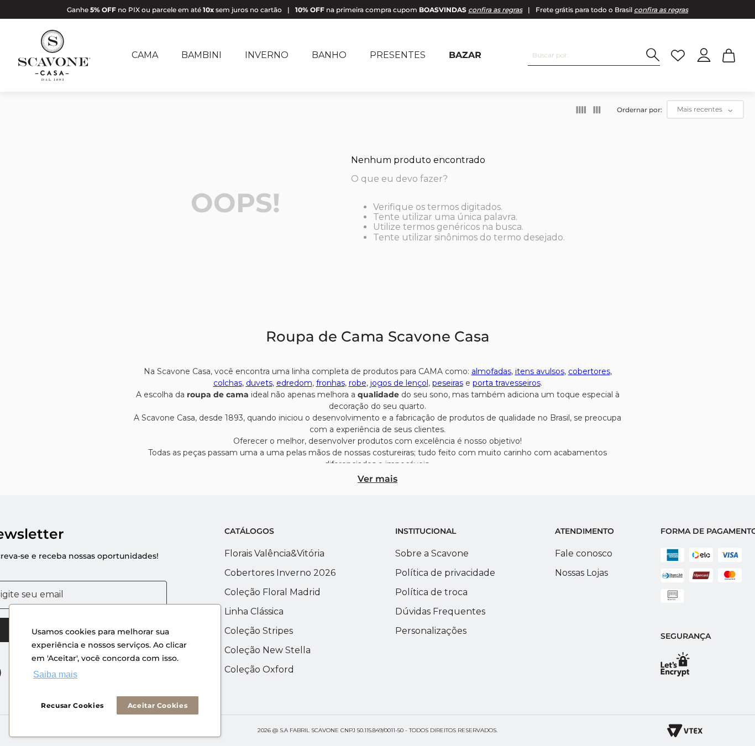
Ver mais (377, 479)
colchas (227, 383)
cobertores (589, 371)
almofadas (491, 371)
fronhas (330, 383)
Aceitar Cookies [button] (158, 705)
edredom (294, 383)
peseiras (447, 383)
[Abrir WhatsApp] (727, 659)
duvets (259, 383)
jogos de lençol (399, 383)
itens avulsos (539, 371)
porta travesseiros (507, 383)
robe (357, 383)
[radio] (581, 110)
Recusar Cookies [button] (72, 705)
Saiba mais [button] (55, 674)
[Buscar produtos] (653, 55)
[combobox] (594, 55)
